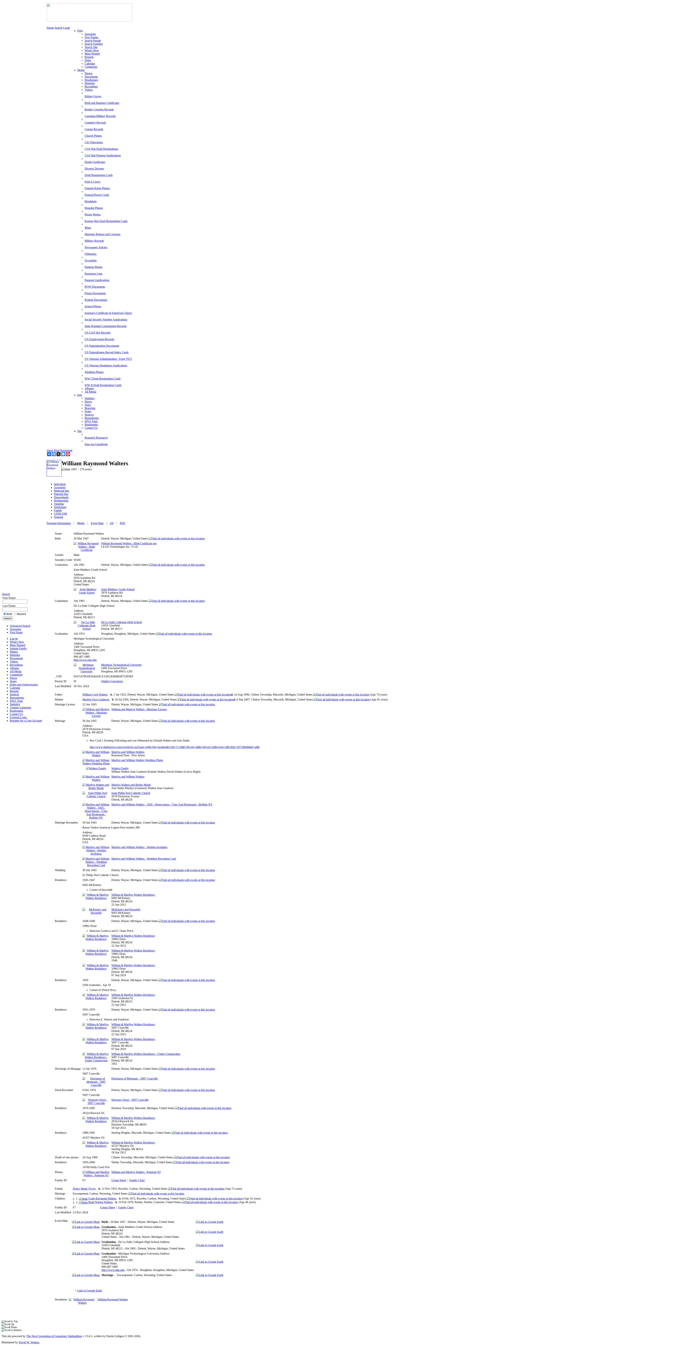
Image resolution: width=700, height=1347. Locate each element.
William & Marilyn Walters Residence (133, 894)
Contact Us (16, 714)
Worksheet (60, 507)
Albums (14, 668)
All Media (16, 671)
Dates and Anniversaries (24, 684)
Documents (16, 658)
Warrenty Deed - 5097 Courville (130, 1099)
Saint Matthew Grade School (118, 589)
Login (66, 27)
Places (13, 678)
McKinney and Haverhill (125, 909)
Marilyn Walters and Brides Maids (131, 784)
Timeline (59, 503)
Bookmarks (16, 710)
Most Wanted (17, 645)
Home (50, 27)
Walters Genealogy (112, 681)
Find (80, 30)
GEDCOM (60, 513)
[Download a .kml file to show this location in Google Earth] (209, 1221)
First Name (16, 632)
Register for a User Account (26, 720)
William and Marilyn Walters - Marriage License (139, 709)
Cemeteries (16, 674)
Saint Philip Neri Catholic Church (130, 793)
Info (79, 395)
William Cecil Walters (94, 694)
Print (56, 450)
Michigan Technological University (121, 664)
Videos (14, 661)
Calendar (15, 687)
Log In (14, 638)
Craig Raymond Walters (102, 1198)
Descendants (61, 497)
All (111, 523)
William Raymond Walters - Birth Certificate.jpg (129, 543)
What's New (17, 641)
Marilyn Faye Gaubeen (95, 699)
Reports (14, 691)
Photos (14, 651)
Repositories (17, 697)
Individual (60, 484)
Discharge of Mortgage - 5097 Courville (134, 1078)
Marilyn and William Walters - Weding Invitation (139, 847)
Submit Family (18, 648)
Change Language (20, 707)
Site (79, 431)
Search (6, 594)
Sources (14, 694)
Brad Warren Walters (100, 1202)
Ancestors (59, 487)
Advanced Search (20, 625)
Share (50, 450)
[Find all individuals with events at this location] (177, 538)
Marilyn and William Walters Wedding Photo (137, 760)
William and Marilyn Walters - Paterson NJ (136, 1172)
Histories (15, 655)
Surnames (15, 629)
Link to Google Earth (89, 1290)
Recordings (16, 664)
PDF (122, 523)
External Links (18, 717)
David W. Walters (29, 1342)
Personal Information (59, 523)
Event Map (97, 523)
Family (58, 510)
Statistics (15, 704)
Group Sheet (118, 1180)
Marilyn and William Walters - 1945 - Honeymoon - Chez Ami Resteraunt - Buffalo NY (162, 804)
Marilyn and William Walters (127, 752)
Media (81, 70)
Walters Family (120, 768)
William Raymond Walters (113, 1299)
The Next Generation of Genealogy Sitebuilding (54, 1336)
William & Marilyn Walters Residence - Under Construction (145, 1053)
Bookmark (66, 450)
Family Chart (137, 1180)
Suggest (58, 517)
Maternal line (61, 490)
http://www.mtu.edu (85, 659)
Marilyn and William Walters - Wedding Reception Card (143, 858)
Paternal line (61, 494)
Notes (13, 681)
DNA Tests (16, 700)
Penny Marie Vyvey (84, 1188)
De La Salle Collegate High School (121, 622)
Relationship (61, 500)
